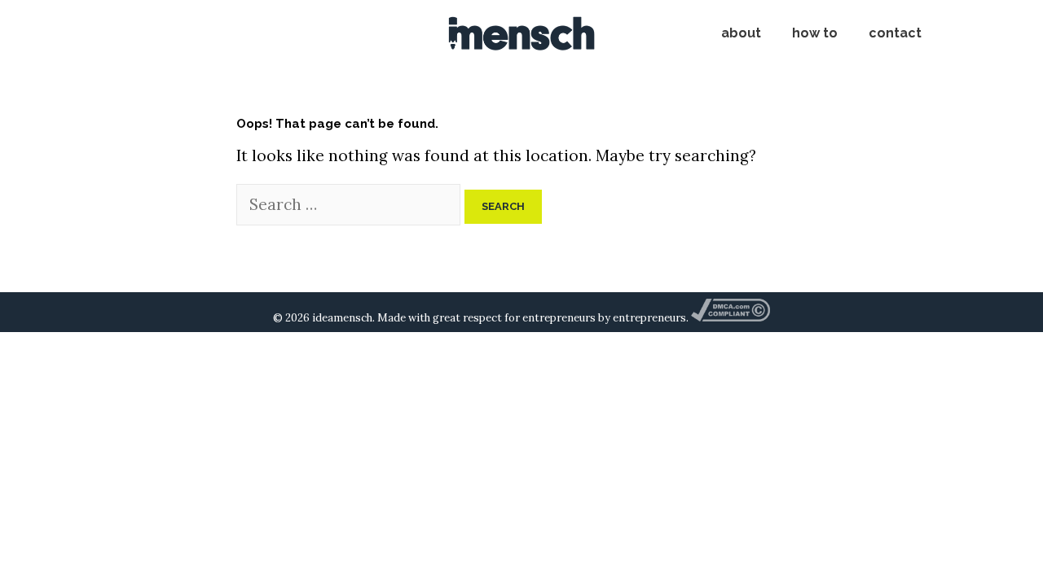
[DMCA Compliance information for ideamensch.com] (730, 318)
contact (895, 33)
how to (815, 33)
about (741, 33)
